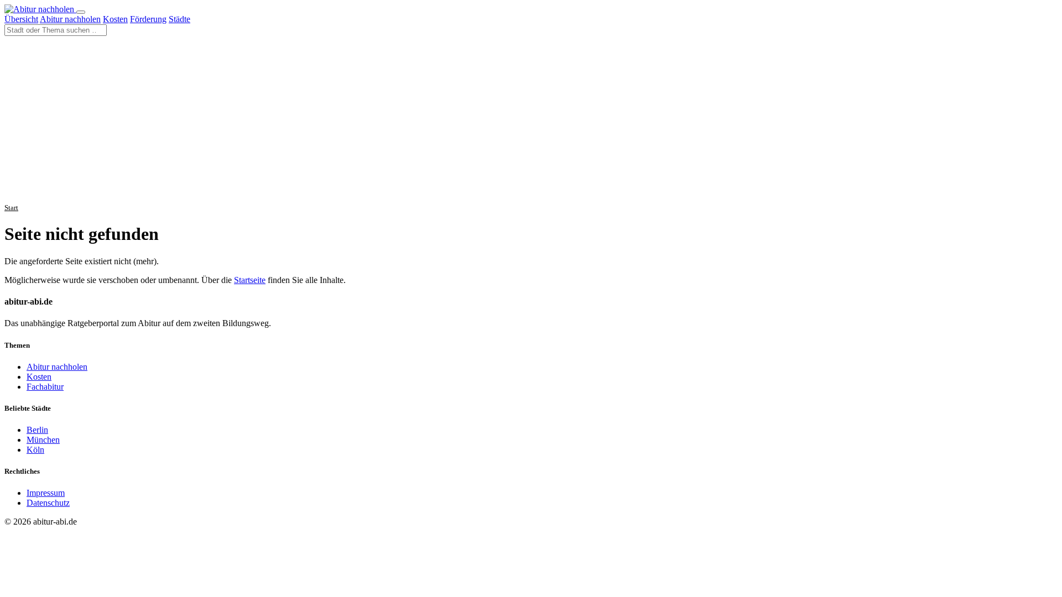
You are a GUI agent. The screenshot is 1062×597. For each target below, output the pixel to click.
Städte (179, 19)
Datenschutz (48, 502)
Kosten (115, 19)
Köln (35, 449)
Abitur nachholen (70, 19)
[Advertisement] (531, 118)
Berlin (37, 429)
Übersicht (21, 19)
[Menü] (80, 12)
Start (11, 207)
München (43, 439)
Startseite (250, 280)
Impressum (46, 493)
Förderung (148, 19)
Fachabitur (45, 386)
